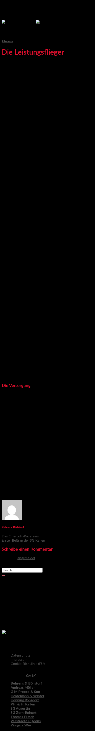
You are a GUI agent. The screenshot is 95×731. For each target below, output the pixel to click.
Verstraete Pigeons (26, 721)
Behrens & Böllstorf (26, 683)
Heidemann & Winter (27, 696)
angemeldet (26, 558)
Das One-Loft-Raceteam (20, 536)
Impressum (19, 659)
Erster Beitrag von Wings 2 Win (35, 590)
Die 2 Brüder (20, 603)
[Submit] (3, 575)
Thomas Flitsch (22, 717)
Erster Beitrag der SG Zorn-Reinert (37, 620)
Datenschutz (20, 655)
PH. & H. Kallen (23, 704)
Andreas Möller (23, 687)
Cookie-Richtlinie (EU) (28, 664)
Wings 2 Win (21, 725)
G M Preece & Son (25, 692)
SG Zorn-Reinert (23, 712)
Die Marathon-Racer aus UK (33, 586)
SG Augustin (20, 708)
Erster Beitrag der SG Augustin (34, 624)
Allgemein (7, 41)
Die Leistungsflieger (26, 611)
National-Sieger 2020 (27, 595)
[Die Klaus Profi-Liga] (36, 22)
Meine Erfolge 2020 (26, 599)
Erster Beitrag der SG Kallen (23, 540)
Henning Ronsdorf (25, 700)
